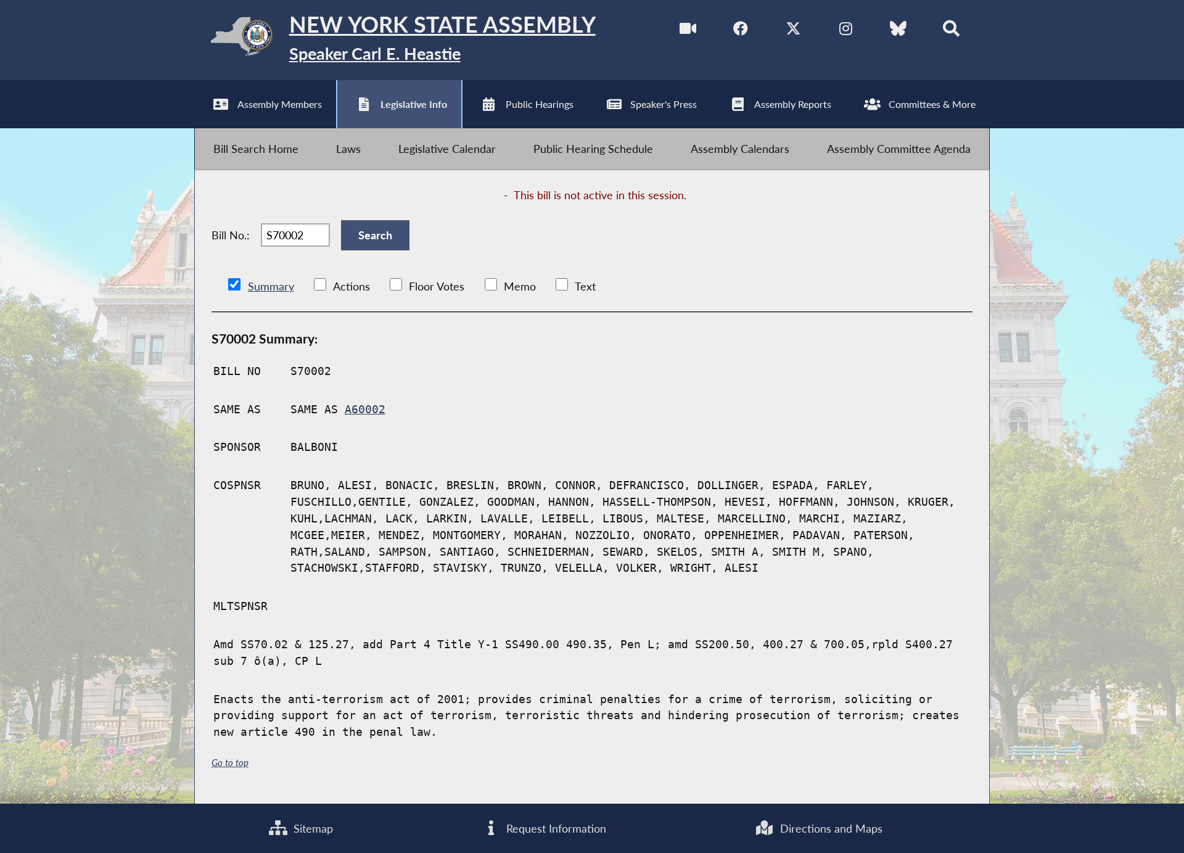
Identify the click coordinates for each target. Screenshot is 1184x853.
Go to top (230, 762)
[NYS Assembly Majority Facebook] (741, 30)
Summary (271, 286)
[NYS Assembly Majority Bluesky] (898, 30)
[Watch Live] (688, 30)
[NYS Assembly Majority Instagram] (846, 30)
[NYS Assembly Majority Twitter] (793, 30)
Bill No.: (231, 235)
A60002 (365, 409)
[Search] (951, 30)
